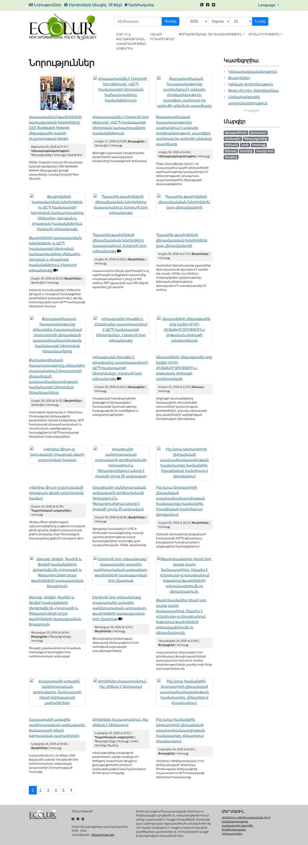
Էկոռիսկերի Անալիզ (87, 5)
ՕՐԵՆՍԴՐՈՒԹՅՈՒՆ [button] (264, 34)
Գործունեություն (234, 829)
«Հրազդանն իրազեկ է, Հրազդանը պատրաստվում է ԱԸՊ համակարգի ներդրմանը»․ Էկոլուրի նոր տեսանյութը (120, 368)
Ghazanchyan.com (102, 834)
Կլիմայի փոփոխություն (250, 84)
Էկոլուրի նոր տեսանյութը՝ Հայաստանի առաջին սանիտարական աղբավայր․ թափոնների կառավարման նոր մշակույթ (119, 608)
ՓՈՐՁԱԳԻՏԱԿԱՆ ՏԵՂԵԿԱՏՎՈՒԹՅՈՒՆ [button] (210, 34)
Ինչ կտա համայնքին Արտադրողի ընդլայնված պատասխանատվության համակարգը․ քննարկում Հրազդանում (180, 730)
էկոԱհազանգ (141, 5)
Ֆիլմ (117, 5)
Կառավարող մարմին (237, 825)
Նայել (260, 21)
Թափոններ (239, 78)
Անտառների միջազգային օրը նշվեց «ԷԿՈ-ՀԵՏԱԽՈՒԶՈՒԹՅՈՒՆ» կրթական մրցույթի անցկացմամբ (184, 368)
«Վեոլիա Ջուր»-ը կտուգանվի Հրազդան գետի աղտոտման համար (56, 493)
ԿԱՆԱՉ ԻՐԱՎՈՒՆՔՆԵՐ (162, 36)
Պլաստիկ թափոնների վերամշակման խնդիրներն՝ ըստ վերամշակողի (182, 240)
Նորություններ (47, 5)
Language (267, 5)
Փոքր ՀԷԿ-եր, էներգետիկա (253, 90)
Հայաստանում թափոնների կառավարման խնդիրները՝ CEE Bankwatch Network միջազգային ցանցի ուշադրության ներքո (55, 127)
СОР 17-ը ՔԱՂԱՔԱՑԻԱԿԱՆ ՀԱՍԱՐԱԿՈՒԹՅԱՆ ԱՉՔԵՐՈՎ (131, 41)
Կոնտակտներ (232, 833)
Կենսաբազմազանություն (252, 72)
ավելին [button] (252, 110)
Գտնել (170, 21)
